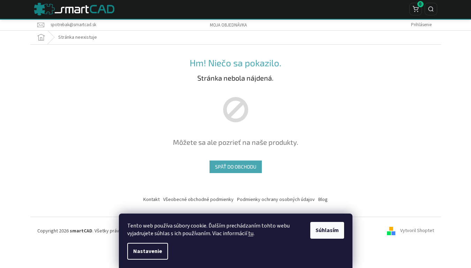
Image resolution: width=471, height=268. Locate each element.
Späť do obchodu (235, 167)
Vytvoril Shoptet (417, 231)
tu (250, 233)
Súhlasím (327, 230)
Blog (323, 199)
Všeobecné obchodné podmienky (198, 199)
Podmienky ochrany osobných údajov (276, 199)
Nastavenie (147, 251)
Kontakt (151, 199)
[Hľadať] (431, 9)
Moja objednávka (228, 25)
